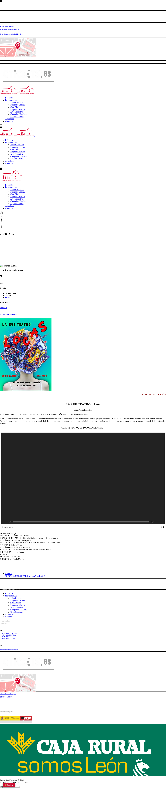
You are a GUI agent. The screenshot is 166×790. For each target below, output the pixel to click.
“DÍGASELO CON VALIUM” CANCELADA (26, 576)
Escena (7, 297)
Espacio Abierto (16, 612)
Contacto (9, 617)
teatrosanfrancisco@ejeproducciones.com (9, 649)
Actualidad (9, 614)
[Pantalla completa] (161, 522)
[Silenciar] (157, 522)
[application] (83, 478)
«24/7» (8, 573)
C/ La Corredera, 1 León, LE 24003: (11, 34)
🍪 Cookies (9, 785)
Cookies (25, 782)
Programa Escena (17, 600)
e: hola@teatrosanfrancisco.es (9, 29)
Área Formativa (16, 607)
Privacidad (15, 782)
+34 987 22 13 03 (9, 634)
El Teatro (9, 593)
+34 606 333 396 (9, 638)
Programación (11, 596)
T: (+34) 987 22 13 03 (7, 26)
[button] (83, 478)
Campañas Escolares (18, 610)
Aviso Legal (5, 782)
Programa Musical (17, 605)
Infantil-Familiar (17, 598)
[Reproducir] (5, 522)
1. (8, 527)
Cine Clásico (15, 603)
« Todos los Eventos (8, 314)
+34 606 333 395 (9, 636)
